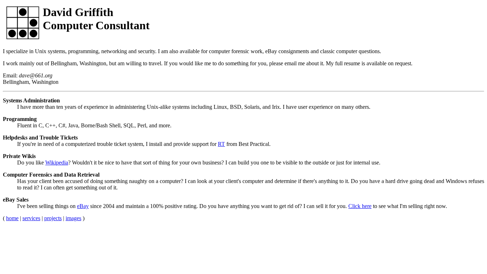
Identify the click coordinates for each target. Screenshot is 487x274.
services (31, 218)
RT (221, 144)
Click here (359, 206)
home (12, 218)
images (73, 218)
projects (53, 218)
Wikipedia (56, 162)
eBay (83, 206)
